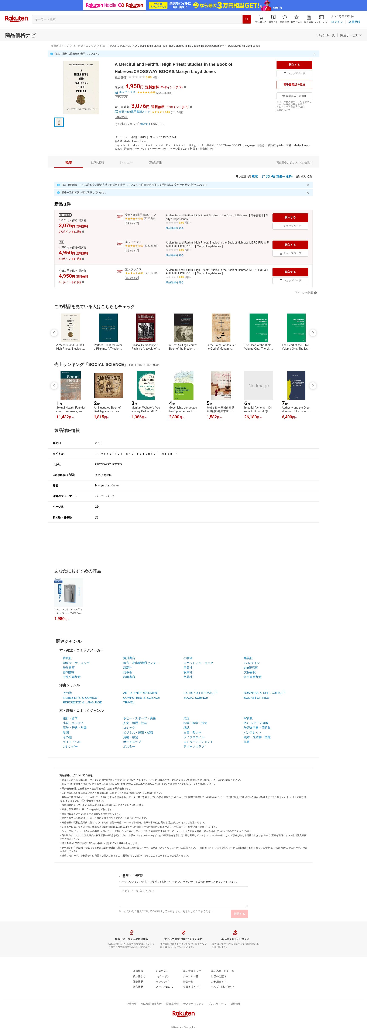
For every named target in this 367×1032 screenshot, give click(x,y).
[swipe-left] (54, 332)
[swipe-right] (312, 332)
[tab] (68, 162)
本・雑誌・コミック (84, 45)
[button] (273, 19)
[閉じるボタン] (315, 53)
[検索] (247, 19)
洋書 (102, 45)
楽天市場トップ (60, 45)
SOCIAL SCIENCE (120, 45)
